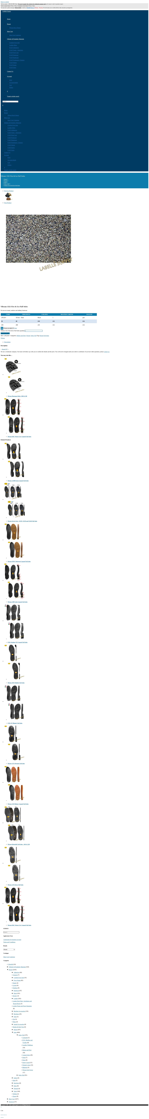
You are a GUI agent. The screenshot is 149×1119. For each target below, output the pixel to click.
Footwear (11, 1102)
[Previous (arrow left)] (1, 1117)
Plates (14, 1022)
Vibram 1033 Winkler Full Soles (16, 682)
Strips (15, 1086)
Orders (9, 165)
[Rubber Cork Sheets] (38, 272)
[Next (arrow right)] (2, 1117)
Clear (15, 328)
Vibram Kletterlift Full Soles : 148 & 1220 (19, 844)
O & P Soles (11, 150)
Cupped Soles (26, 1055)
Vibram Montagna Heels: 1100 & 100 (17, 396)
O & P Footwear (12, 137)
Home (6, 110)
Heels (15, 993)
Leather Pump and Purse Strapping (22, 1006)
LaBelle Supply (6, 11)
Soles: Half (21, 1075)
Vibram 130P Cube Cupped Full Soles (17, 602)
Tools (15, 1091)
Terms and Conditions (9, 942)
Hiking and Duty (21, 335)
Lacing (14, 985)
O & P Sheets (11, 145)
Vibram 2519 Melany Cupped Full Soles (18, 804)
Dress (23, 1060)
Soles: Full (33, 335)
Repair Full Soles (44, 335)
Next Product (7, 203)
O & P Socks (11, 147)
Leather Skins (11, 128)
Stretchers (16, 1083)
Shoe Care (7, 118)
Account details (12, 160)
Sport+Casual (26, 1062)
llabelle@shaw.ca (30, 7)
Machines (16, 1014)
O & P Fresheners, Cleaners (15, 142)
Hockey (15, 996)
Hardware (16, 990)
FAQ (9, 157)
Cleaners (15, 975)
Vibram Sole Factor (27, 1070)
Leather (16, 998)
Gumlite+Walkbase (27, 1045)
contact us (106, 351)
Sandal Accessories (19, 1024)
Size (2, 328)
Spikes (15, 1078)
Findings (15, 988)
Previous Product (8, 191)
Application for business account (12, 939)
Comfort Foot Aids (13, 125)
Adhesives (16, 972)
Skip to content (5, 2)
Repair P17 (5, 349)
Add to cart (5, 333)
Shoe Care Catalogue (13, 120)
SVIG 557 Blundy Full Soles (15, 723)
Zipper (14, 1096)
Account (6, 155)
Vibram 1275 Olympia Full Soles (16, 763)
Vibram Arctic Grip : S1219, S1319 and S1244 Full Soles (22, 521)
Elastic (14, 983)
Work (23, 1057)
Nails (15, 1016)
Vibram (3, 338)
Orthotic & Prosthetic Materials (12, 123)
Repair (6, 113)
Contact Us (7, 152)
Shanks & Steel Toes (18, 1027)
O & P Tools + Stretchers (14, 132)
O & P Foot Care (12, 135)
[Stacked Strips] (8, 200)
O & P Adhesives (12, 130)
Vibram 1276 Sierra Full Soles (15, 885)
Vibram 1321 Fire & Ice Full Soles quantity (12, 330)
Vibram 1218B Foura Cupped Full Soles (18, 480)
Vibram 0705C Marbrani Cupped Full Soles (19, 561)
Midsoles (24, 1067)
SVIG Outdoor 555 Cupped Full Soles (17, 642)
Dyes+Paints (17, 980)
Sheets (15, 1029)
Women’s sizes (26, 1065)
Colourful (10, 964)
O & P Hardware (12, 140)
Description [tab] (7, 342)
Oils (14, 1019)
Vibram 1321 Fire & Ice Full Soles (12, 185)
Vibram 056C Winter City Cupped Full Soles (19, 436)
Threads (16, 1088)
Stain (14, 1080)
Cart (9, 162)
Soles (15, 1032)
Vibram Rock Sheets (13, 115)
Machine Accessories (19, 1011)
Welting (15, 1094)
